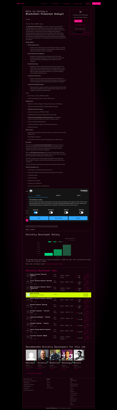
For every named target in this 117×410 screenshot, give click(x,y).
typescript (63, 288)
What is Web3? (73, 380)
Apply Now (78, 21)
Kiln (81, 12)
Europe (48, 382)
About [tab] (78, 195)
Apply (87, 275)
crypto (46, 226)
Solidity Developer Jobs (41, 270)
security (62, 277)
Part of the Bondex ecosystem (64, 408)
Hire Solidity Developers (34, 373)
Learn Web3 (26, 388)
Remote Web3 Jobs (28, 379)
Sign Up (72, 404)
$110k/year (64, 365)
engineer (67, 275)
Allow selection (58, 218)
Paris (27, 229)
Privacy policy (73, 400)
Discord (72, 389)
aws (72, 318)
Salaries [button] (45, 3)
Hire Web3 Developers (29, 390)
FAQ (71, 382)
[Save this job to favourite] (84, 21)
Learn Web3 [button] (66, 3)
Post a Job (96, 3)
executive (62, 318)
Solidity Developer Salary (53, 264)
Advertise (72, 391)
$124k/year (76, 365)
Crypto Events (73, 395)
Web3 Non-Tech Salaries (29, 384)
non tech (36, 226)
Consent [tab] (38, 195)
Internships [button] (55, 3)
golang (71, 299)
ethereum (50, 226)
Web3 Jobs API (73, 399)
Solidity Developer (29, 366)
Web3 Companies (74, 384)
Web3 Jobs (20, 3)
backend (62, 299)
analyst (27, 226)
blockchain (41, 226)
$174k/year (40, 365)
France (33, 229)
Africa (48, 384)
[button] (25, 3)
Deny (39, 218)
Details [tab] (58, 195)
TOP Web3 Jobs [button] (78, 3)
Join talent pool (80, 25)
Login (88, 3)
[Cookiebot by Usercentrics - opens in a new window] (81, 191)
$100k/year (28, 365)
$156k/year (52, 365)
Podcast (72, 397)
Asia (48, 380)
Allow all (78, 218)
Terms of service (73, 393)
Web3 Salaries (27, 382)
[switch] (51, 212)
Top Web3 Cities (27, 386)
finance (31, 226)
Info (86, 295)
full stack (63, 290)
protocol (62, 275)
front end (67, 312)
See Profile (28, 368)
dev (72, 312)
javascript (55, 226)
